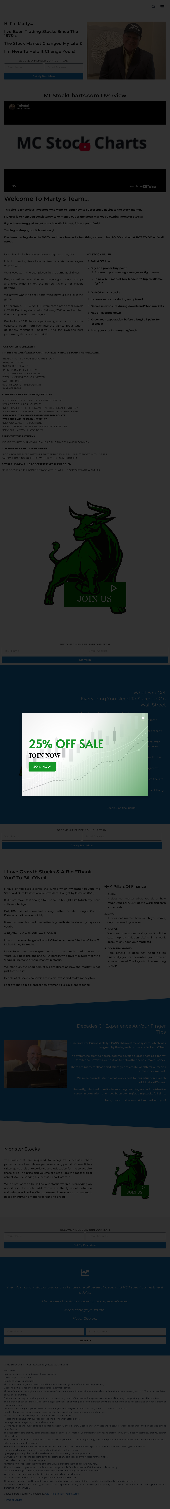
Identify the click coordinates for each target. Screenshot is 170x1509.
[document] (85, 754)
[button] (143, 718)
